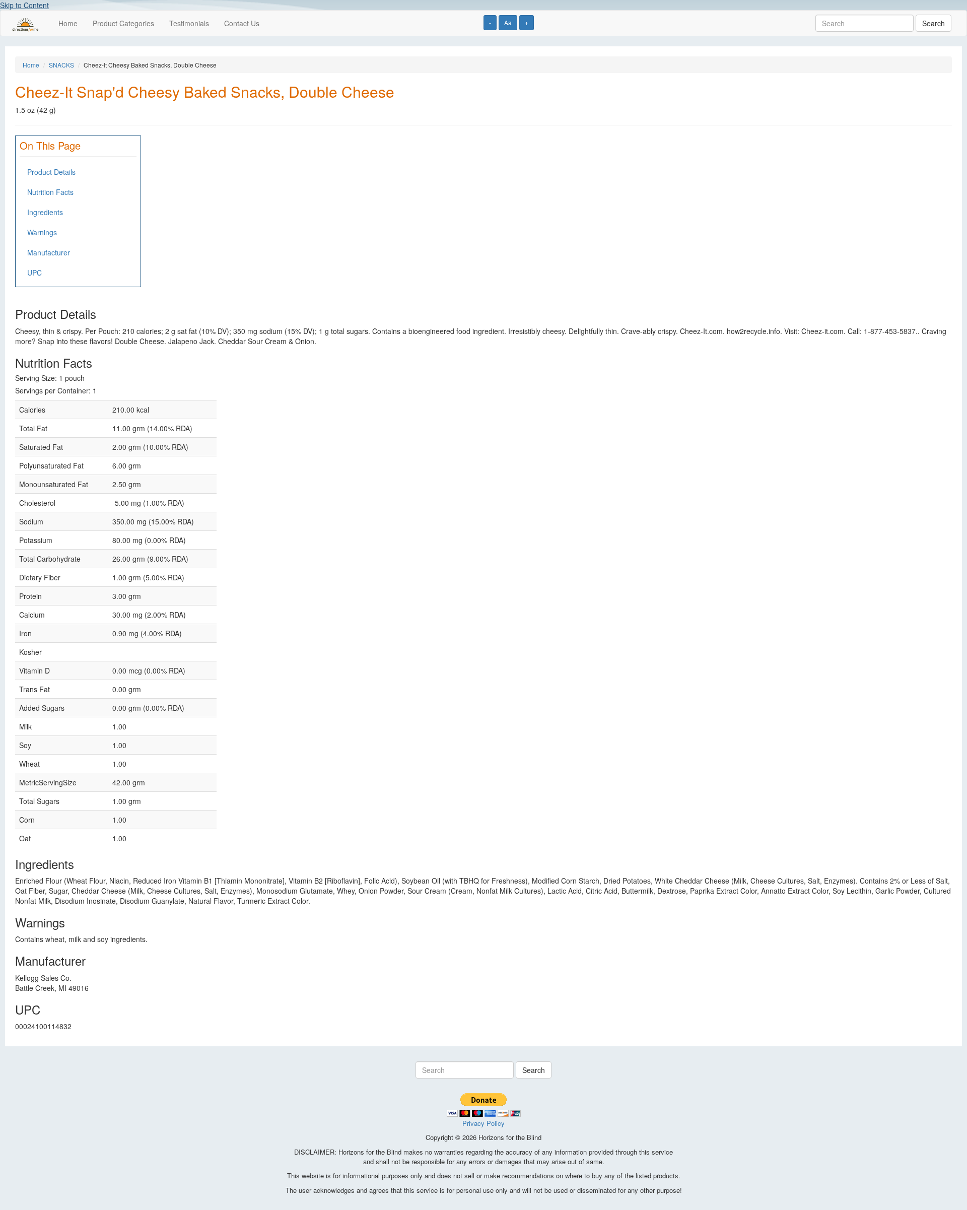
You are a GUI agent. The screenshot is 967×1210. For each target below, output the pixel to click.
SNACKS (61, 64)
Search (933, 23)
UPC (34, 272)
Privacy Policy (483, 1123)
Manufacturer (48, 252)
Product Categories (123, 23)
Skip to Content (24, 5)
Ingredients (45, 212)
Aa (508, 22)
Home (68, 23)
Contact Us (241, 23)
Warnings (42, 232)
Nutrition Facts (50, 192)
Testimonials (189, 23)
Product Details (51, 172)
